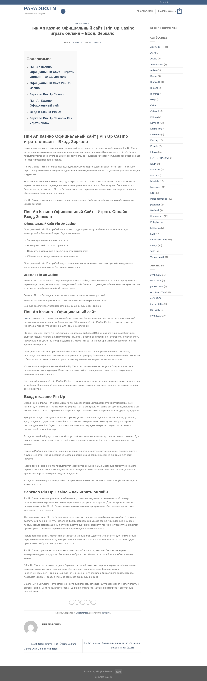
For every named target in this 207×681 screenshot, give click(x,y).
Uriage (153, 245)
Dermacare (156, 129)
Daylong (154, 123)
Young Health (157, 257)
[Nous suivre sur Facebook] (173, 2)
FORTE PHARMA (159, 158)
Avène (153, 70)
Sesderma (155, 228)
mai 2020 (155, 310)
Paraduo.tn (40, 8)
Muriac (154, 175)
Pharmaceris (157, 216)
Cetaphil (154, 111)
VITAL (153, 251)
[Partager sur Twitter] (77, 602)
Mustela (154, 181)
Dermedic (155, 134)
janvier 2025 (157, 286)
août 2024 (155, 298)
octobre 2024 (157, 292)
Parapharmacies (158, 199)
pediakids (155, 204)
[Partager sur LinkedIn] (93, 602)
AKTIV (153, 58)
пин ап (27, 318)
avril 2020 (155, 316)
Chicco (154, 117)
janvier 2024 (157, 304)
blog (152, 99)
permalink (106, 613)
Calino (153, 105)
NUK (153, 193)
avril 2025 (155, 275)
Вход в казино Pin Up (46, 111)
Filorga (154, 152)
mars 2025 (156, 280)
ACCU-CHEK (157, 47)
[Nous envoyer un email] (181, 2)
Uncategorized (82, 23)
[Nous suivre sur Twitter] (179, 2)
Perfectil (154, 210)
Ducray (154, 140)
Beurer (153, 76)
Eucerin (154, 146)
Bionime (154, 94)
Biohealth (155, 82)
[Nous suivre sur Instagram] (176, 2)
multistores (95, 42)
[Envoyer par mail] (82, 602)
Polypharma (156, 222)
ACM (153, 53)
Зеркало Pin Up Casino (46, 94)
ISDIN (153, 164)
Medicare (155, 169)
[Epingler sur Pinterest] (88, 602)
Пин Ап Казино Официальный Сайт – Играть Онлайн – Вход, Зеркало (52, 71)
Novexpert (156, 187)
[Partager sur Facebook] (71, 602)
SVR (152, 234)
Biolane (154, 88)
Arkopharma (157, 64)
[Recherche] (63, 11)
